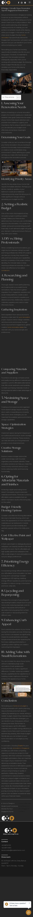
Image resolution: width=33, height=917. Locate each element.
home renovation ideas (15, 327)
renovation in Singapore (21, 748)
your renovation (24, 317)
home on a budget (19, 706)
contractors (5, 270)
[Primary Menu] (30, 2)
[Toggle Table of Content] (17, 97)
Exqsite (20, 746)
